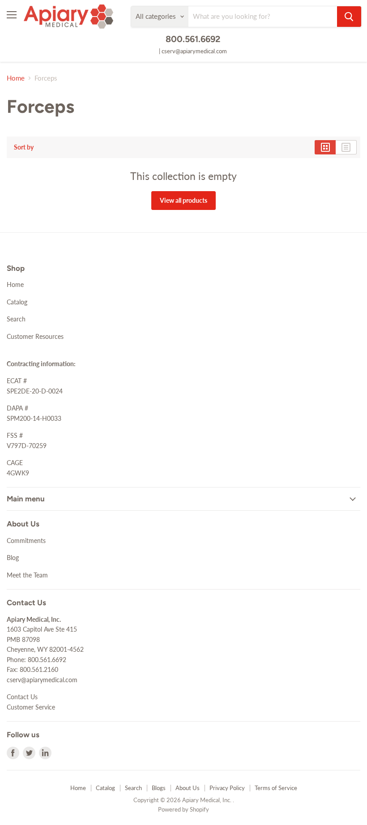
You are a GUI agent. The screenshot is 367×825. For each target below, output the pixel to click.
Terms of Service (276, 787)
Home (16, 78)
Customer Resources (35, 336)
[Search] (349, 16)
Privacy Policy (227, 787)
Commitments (26, 540)
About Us (187, 787)
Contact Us (22, 697)
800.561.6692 (193, 39)
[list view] (346, 147)
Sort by (24, 147)
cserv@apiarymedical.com (194, 51)
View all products (183, 200)
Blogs (159, 787)
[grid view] (325, 147)
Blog (13, 557)
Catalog (17, 302)
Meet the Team (27, 575)
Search (16, 319)
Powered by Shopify (183, 809)
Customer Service (31, 707)
